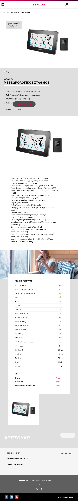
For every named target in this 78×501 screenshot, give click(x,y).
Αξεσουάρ (8, 109)
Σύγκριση (9, 72)
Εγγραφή (39, 489)
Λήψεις (19, 109)
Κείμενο (40, 484)
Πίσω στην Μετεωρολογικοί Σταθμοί (16, 12)
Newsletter (23, 480)
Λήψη (58, 378)
